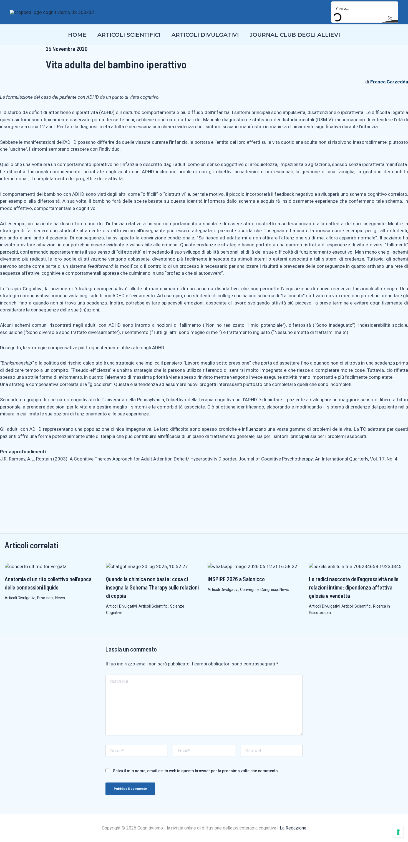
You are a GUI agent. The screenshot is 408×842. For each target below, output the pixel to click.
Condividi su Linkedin (23, 481)
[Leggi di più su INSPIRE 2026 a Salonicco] (252, 566)
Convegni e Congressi (259, 589)
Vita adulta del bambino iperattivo (116, 64)
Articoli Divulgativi (20, 598)
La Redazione (293, 828)
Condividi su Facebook (6, 481)
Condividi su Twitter (39, 481)
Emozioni (45, 598)
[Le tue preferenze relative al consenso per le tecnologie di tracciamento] (398, 832)
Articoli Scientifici (153, 606)
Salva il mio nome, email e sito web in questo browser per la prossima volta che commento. (196, 771)
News (60, 598)
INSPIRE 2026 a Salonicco (236, 579)
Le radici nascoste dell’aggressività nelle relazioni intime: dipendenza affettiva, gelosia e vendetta (354, 587)
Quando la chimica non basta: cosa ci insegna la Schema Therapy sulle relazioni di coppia (152, 587)
